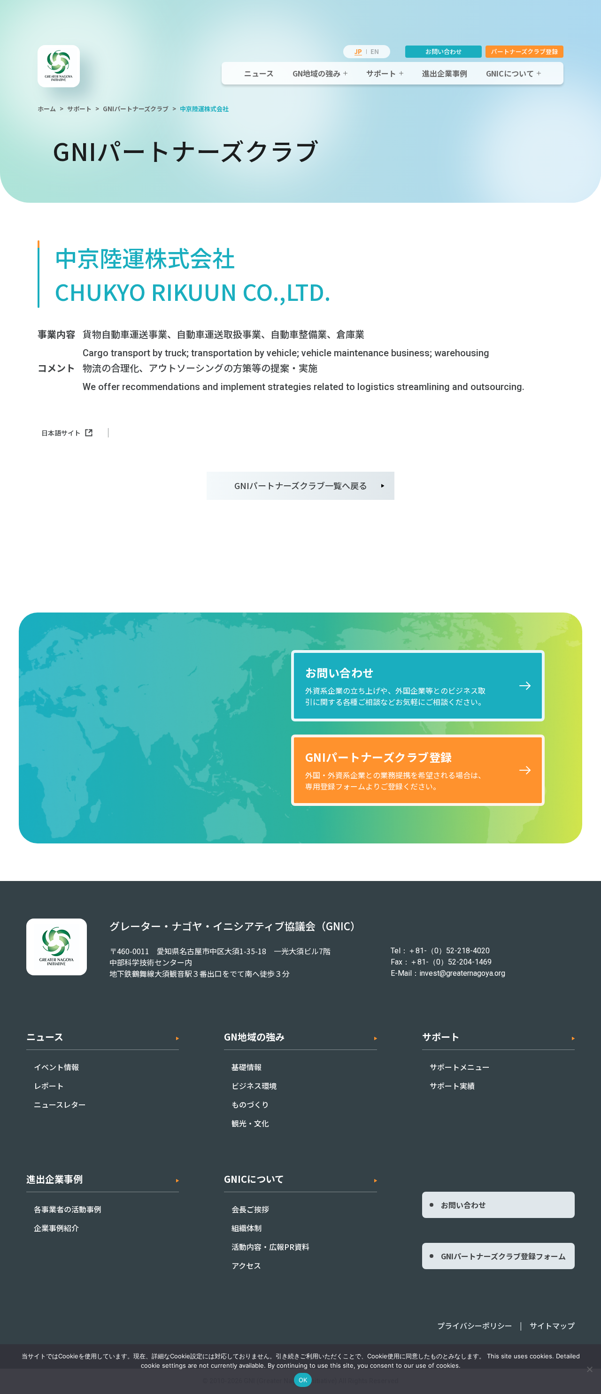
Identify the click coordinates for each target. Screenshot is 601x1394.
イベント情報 (56, 1066)
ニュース (259, 73)
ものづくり (250, 1104)
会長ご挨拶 (250, 1209)
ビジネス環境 (254, 1085)
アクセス (246, 1265)
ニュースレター (60, 1104)
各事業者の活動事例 (67, 1209)
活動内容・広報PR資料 (270, 1246)
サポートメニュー (460, 1066)
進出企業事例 (444, 73)
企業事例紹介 (56, 1227)
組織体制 (246, 1227)
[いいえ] (589, 1369)
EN (374, 51)
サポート (381, 73)
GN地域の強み (316, 73)
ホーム (47, 108)
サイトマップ (552, 1325)
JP (358, 51)
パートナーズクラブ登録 (524, 51)
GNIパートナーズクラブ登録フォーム (503, 1256)
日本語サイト (61, 432)
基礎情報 (246, 1066)
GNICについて (510, 73)
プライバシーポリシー (474, 1325)
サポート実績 (452, 1085)
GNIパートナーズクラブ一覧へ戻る (300, 485)
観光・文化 (250, 1123)
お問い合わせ (443, 51)
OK (303, 1380)
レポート (49, 1085)
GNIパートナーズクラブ (136, 108)
